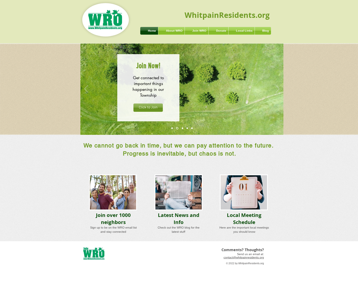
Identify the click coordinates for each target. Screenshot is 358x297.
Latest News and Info (178, 219)
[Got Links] (192, 128)
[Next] (277, 89)
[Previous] (86, 89)
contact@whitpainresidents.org (244, 257)
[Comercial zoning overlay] (182, 128)
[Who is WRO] (172, 128)
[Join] (177, 128)
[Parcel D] (187, 128)
